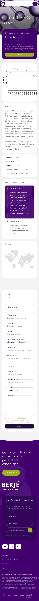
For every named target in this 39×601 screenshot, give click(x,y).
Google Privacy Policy (10, 422)
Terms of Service (22, 422)
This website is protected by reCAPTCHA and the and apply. (17, 421)
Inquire (19, 54)
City (9, 363)
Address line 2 (11, 355)
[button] (27, 262)
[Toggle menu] (35, 4)
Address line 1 (11, 347)
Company (10, 323)
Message (10, 395)
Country (10, 387)
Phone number (12, 315)
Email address (12, 307)
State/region (11, 371)
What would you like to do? (16, 339)
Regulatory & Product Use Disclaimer (29, 595)
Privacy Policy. (22, 418)
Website (10, 331)
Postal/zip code (12, 379)
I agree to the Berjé (16, 418)
